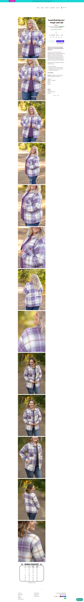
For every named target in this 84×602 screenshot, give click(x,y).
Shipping (52, 29)
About (42, 7)
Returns (19, 596)
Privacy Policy (20, 594)
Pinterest (37, 594)
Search (47, 7)
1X (53, 37)
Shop (57, 7)
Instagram (37, 596)
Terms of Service (21, 599)
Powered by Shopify (62, 594)
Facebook (37, 593)
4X (61, 37)
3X (58, 37)
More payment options (60, 43)
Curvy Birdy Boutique (62, 593)
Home (38, 7)
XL (51, 37)
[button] (56, 27)
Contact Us (20, 593)
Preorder (52, 7)
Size (56, 33)
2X (56, 37)
